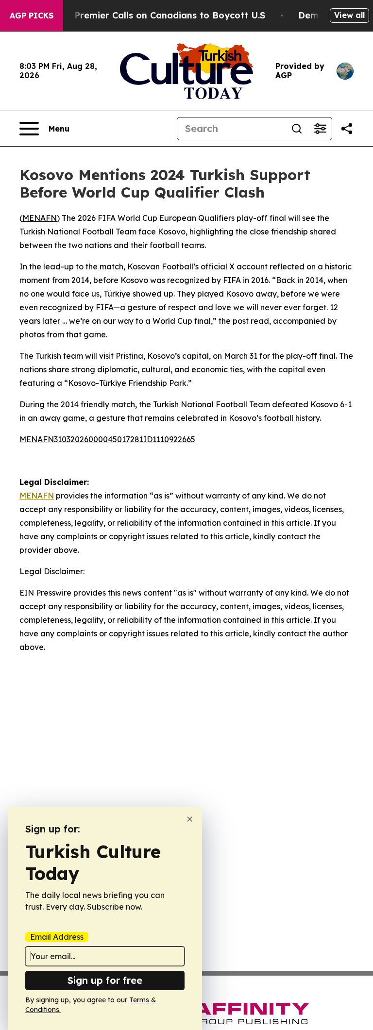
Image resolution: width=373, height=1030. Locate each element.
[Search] (296, 128)
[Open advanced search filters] (320, 128)
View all (349, 15)
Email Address (57, 937)
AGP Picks (31, 15)
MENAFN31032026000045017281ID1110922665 (107, 439)
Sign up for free (105, 980)
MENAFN (39, 218)
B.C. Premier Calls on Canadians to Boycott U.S (160, 15)
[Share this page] (347, 128)
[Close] (189, 819)
